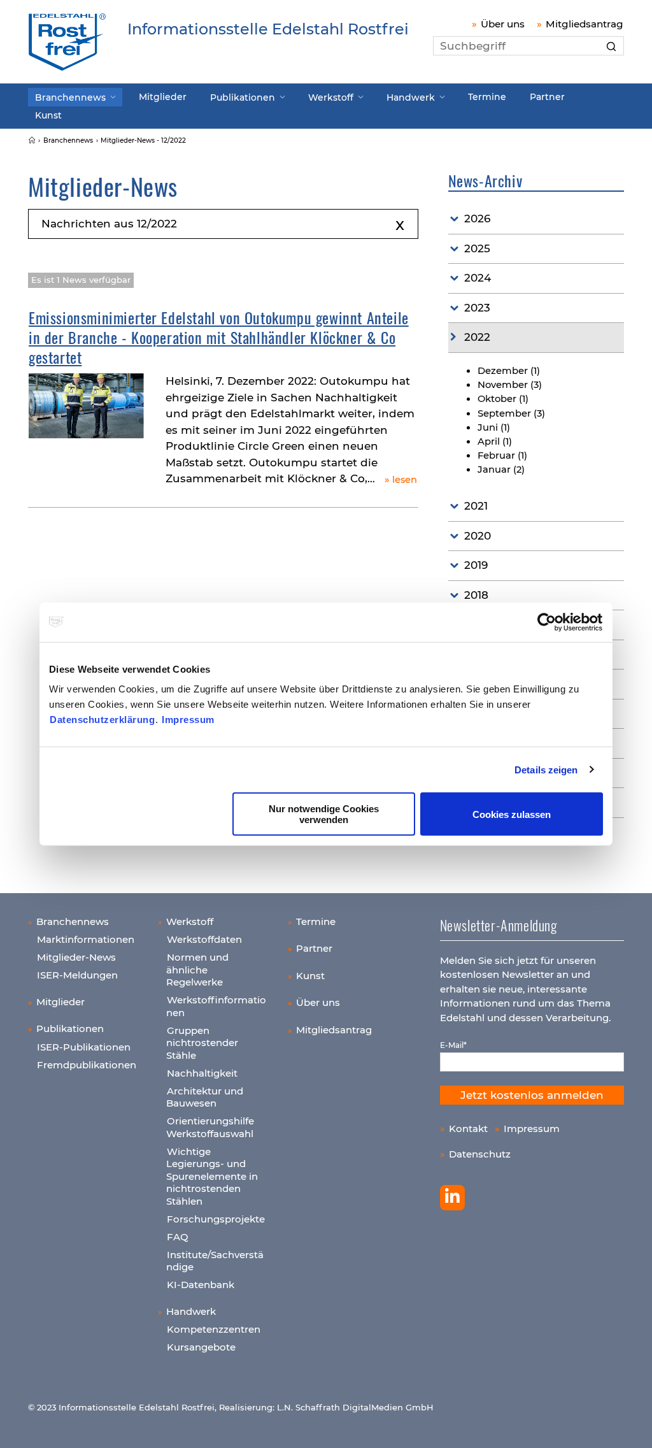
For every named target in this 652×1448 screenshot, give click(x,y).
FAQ (177, 1237)
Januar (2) (501, 469)
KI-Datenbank (200, 1285)
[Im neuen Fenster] (452, 1197)
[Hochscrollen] (629, 1425)
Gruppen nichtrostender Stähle (202, 1042)
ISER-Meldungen (77, 975)
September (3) (511, 413)
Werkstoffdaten (204, 939)
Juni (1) (494, 427)
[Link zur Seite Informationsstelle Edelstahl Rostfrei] (32, 140)
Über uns (503, 24)
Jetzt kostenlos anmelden (532, 1095)
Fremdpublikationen (86, 1065)
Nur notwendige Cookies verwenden (324, 814)
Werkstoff (330, 97)
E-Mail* (453, 1045)
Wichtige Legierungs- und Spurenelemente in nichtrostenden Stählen (212, 1176)
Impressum (188, 719)
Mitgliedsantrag (584, 24)
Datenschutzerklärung (102, 719)
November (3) (510, 385)
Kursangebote (201, 1347)
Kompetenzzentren (213, 1329)
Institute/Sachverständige (215, 1261)
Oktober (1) (503, 399)
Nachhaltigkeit (202, 1073)
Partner (547, 97)
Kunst (48, 115)
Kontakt (468, 1128)
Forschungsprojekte (216, 1219)
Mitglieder (163, 97)
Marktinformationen (85, 939)
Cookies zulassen (511, 813)
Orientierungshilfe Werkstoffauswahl (210, 1127)
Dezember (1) (509, 370)
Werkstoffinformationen (216, 1006)
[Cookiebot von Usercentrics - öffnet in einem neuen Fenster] (547, 622)
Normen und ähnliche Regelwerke (197, 969)
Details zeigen (546, 769)
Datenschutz (480, 1154)
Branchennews (70, 97)
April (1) (495, 441)
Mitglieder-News (76, 957)
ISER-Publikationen (84, 1047)
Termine (487, 97)
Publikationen (242, 97)
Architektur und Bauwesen (204, 1097)
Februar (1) (502, 455)
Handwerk (410, 97)
